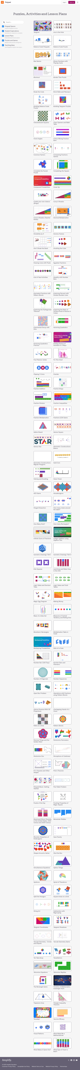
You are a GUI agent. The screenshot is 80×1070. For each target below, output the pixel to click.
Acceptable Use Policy (24, 1066)
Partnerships (63, 1066)
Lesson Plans (12, 37)
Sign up (72, 2)
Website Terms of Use (38, 1066)
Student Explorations (13, 32)
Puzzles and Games (13, 41)
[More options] (78, 2)
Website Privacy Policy (52, 1066)
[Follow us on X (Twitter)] (68, 1060)
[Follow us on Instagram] (74, 1060)
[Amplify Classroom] (2, 2)
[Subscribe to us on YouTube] (76, 1060)
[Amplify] (6, 1060)
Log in (64, 2)
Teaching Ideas (13, 46)
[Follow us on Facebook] (71, 1060)
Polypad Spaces (11, 27)
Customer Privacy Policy (9, 1066)
